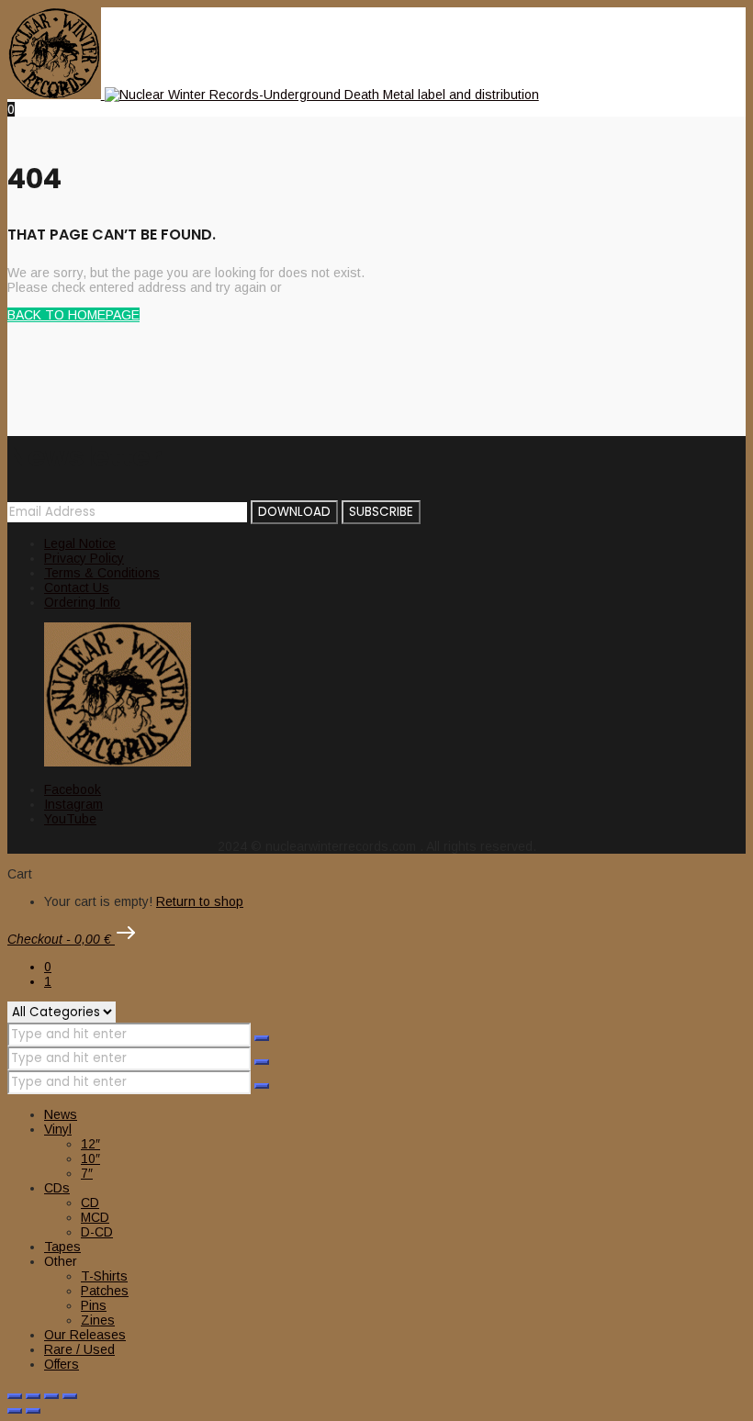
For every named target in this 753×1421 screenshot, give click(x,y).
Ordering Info (82, 602)
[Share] (51, 1396)
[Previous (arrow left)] (14, 1411)
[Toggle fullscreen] (33, 1396)
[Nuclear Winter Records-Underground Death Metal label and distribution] (273, 94)
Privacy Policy (84, 558)
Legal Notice (80, 543)
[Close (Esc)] (69, 1396)
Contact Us (76, 587)
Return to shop (199, 901)
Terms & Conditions (102, 572)
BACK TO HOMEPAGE (73, 315)
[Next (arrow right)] (33, 1411)
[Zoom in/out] (14, 1396)
